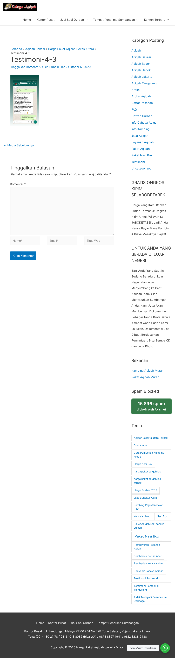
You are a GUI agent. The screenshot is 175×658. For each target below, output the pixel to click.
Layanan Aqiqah (142, 142)
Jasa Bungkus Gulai (145, 497)
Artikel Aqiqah (141, 96)
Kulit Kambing (142, 516)
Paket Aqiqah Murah (145, 377)
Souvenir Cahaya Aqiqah (148, 571)
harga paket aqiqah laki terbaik (147, 480)
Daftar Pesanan (142, 103)
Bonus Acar (141, 445)
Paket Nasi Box (141, 155)
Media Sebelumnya (19, 145)
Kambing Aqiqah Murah (147, 370)
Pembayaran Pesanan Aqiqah (147, 546)
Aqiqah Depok (141, 70)
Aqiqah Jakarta (141, 76)
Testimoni (138, 162)
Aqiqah (136, 50)
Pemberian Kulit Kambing (149, 563)
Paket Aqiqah (140, 148)
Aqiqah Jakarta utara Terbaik (151, 437)
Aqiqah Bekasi (141, 57)
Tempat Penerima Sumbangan (114, 19)
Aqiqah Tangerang (144, 83)
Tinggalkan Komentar (24, 67)
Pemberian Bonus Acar (147, 556)
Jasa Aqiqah (139, 135)
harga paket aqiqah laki (147, 471)
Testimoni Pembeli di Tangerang (146, 587)
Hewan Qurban (141, 116)
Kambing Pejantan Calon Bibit (148, 507)
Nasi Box (162, 516)
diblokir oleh (151, 406)
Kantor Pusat (46, 19)
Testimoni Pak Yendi (146, 578)
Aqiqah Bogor (140, 63)
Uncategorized (141, 168)
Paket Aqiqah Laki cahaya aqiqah (149, 525)
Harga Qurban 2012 (145, 490)
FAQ (134, 109)
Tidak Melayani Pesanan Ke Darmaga (150, 599)
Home (27, 19)
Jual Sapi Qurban (72, 19)
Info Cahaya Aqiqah (144, 122)
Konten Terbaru (154, 19)
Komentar (18, 184)
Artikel (135, 90)
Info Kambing (140, 129)
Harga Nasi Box (143, 464)
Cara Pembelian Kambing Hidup (149, 454)
